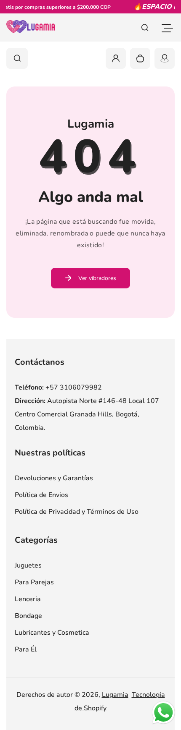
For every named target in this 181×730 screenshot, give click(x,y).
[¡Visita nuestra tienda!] (164, 58)
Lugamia (115, 694)
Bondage (28, 615)
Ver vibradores (97, 278)
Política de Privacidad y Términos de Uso (76, 511)
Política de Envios (41, 495)
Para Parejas (34, 582)
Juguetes (28, 565)
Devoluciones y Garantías (54, 478)
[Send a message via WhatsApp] (163, 712)
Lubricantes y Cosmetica (52, 632)
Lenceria (28, 599)
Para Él (26, 649)
